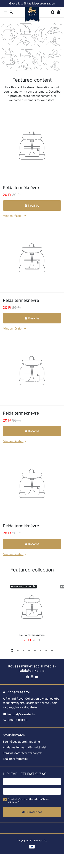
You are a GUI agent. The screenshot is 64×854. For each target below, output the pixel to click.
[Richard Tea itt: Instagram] (32, 677)
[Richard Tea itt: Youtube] (36, 677)
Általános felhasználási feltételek (25, 747)
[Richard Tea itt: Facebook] (27, 677)
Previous (6, 613)
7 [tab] (46, 650)
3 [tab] (23, 650)
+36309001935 (15, 720)
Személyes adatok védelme (21, 741)
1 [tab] (12, 650)
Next (57, 613)
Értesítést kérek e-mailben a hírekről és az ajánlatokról (29, 801)
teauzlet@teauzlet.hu (19, 714)
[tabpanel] (32, 614)
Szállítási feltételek (15, 759)
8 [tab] (51, 650)
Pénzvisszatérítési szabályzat (22, 753)
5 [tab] (34, 650)
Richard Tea (41, 840)
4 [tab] (29, 650)
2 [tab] (17, 650)
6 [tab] (40, 650)
